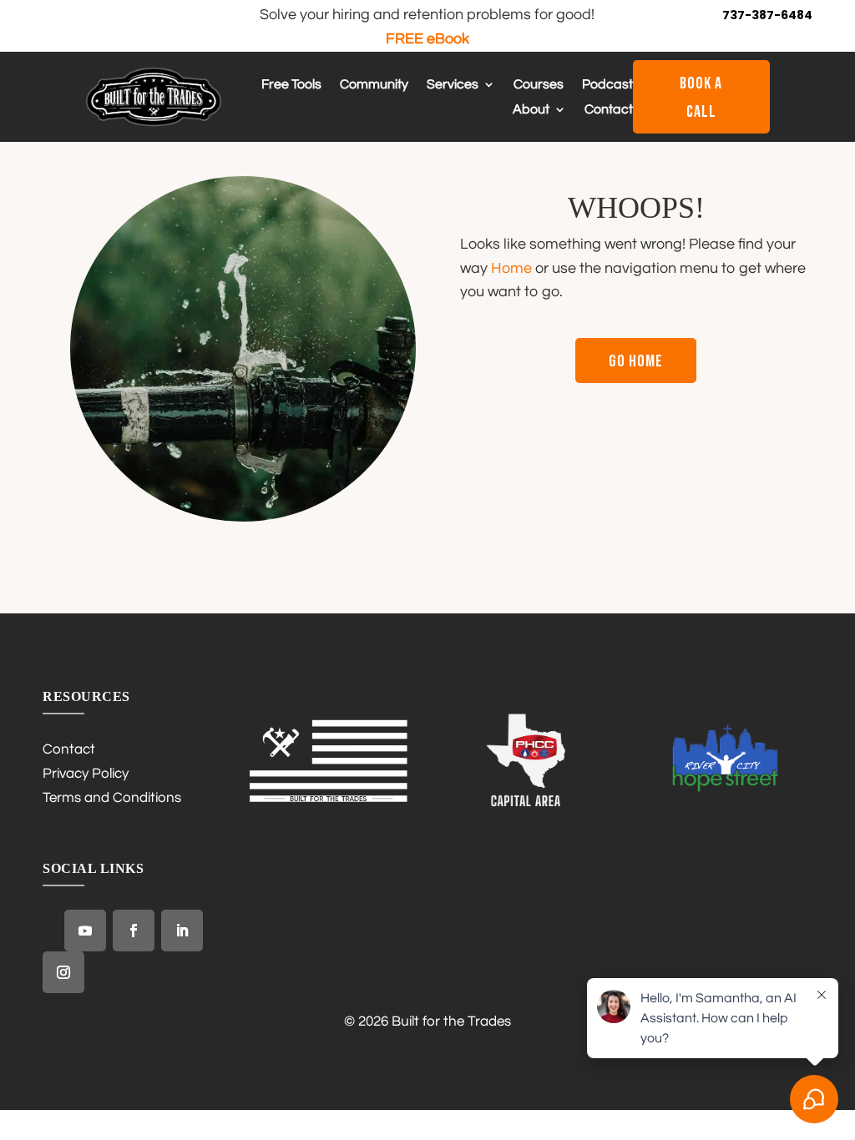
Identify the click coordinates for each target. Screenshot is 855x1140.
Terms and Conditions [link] (112, 797)
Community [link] (374, 84)
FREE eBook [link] (427, 39)
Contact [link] (608, 109)
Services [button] (452, 84)
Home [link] (511, 268)
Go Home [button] (636, 361)
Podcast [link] (607, 84)
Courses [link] (539, 84)
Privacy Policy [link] (86, 773)
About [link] (531, 109)
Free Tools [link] (291, 84)
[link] (153, 122)
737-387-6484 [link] (767, 15)
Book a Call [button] (701, 97)
